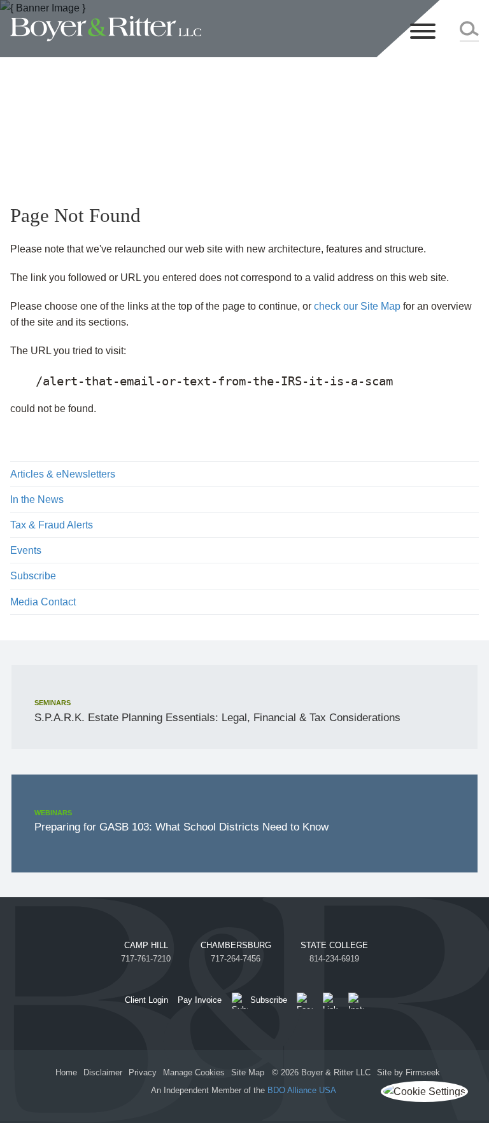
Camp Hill (146, 945)
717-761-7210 (146, 958)
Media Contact (43, 601)
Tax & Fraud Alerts (51, 525)
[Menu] (423, 32)
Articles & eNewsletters (62, 474)
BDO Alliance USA (303, 1090)
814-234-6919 (334, 958)
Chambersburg (236, 945)
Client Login (146, 1000)
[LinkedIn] (331, 1001)
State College (334, 945)
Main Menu (210, 14)
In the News (37, 499)
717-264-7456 (235, 958)
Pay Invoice (200, 1000)
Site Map (247, 1072)
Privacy (143, 1072)
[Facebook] (305, 1001)
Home (66, 1072)
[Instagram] (356, 1001)
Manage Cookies (194, 1072)
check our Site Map (357, 306)
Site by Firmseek (408, 1072)
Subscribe (33, 575)
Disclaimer (102, 1072)
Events (25, 550)
